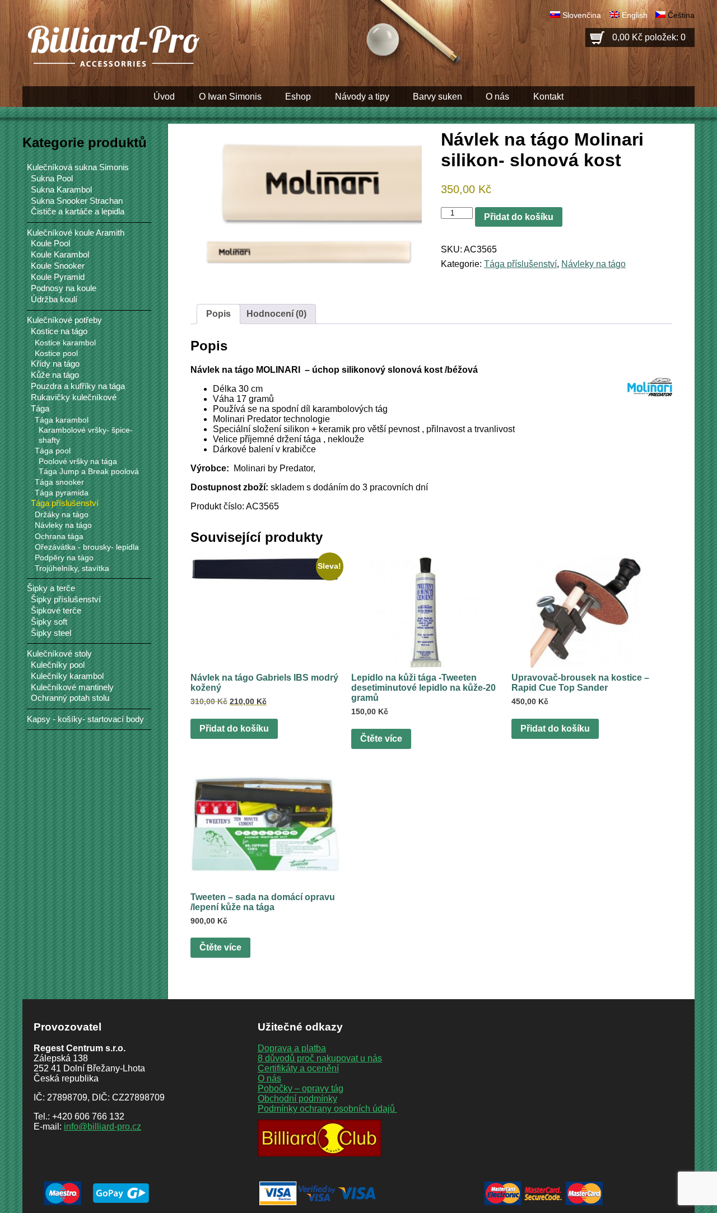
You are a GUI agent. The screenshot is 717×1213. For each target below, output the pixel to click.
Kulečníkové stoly (59, 653)
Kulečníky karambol (67, 676)
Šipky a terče (51, 588)
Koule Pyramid (58, 277)
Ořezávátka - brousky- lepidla (87, 546)
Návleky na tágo (593, 264)
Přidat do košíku (518, 217)
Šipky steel (51, 633)
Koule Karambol (60, 254)
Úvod (164, 96)
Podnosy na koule (63, 288)
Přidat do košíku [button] (234, 728)
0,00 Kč (649, 37)
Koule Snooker (58, 265)
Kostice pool (56, 353)
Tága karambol (62, 419)
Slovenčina (581, 15)
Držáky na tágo (62, 514)
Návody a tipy (362, 96)
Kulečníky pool (58, 665)
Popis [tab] (218, 314)
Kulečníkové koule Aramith (75, 232)
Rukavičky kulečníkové (74, 397)
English (635, 15)
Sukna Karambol (61, 189)
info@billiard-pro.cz (102, 1126)
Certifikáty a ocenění (298, 1068)
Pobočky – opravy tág (300, 1088)
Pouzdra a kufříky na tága (78, 386)
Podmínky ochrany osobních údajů (327, 1108)
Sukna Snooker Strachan (77, 200)
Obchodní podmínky (297, 1098)
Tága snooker (59, 481)
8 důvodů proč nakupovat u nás (320, 1058)
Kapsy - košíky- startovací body (85, 719)
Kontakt (548, 96)
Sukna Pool (52, 178)
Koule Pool (50, 243)
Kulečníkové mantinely (72, 687)
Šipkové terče (56, 610)
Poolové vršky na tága (78, 461)
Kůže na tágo (55, 375)
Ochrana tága (59, 536)
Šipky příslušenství (66, 599)
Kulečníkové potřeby (64, 320)
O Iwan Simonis (230, 96)
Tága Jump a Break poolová (89, 471)
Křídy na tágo (55, 363)
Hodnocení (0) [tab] (276, 314)
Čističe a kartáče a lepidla (77, 211)
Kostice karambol (65, 342)
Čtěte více (381, 738)
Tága (40, 408)
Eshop (298, 96)
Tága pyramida (62, 492)
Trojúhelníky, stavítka (72, 568)
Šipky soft (49, 621)
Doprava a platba (292, 1048)
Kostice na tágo (59, 331)
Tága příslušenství (520, 264)
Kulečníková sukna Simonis (78, 167)
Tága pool (53, 450)
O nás (497, 96)
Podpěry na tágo (64, 557)
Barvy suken (437, 96)
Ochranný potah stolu (70, 698)
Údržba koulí (54, 299)
